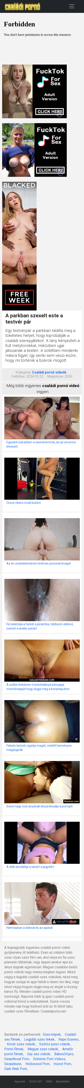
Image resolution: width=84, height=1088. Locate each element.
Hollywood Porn (37, 1064)
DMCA (49, 1081)
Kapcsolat (20, 1081)
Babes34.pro (63, 1054)
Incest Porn (62, 1064)
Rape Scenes (69, 1039)
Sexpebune (12, 1064)
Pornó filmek (13, 1049)
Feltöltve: (18, 376)
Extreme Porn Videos (49, 1059)
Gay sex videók (38, 1054)
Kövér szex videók (21, 1044)
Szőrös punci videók (54, 1044)
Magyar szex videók (43, 1049)
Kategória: (23, 372)
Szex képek (52, 1034)
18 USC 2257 (35, 1081)
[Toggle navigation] (72, 6)
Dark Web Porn (15, 1069)
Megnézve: (55, 376)
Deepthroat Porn (16, 1059)
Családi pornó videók (49, 372)
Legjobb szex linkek (39, 1039)
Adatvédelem (63, 1081)
